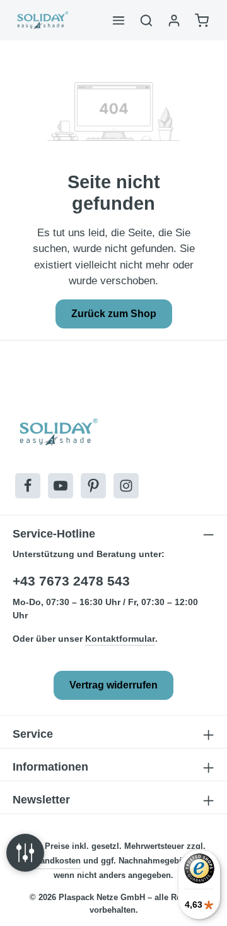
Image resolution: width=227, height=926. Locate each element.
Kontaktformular (120, 639)
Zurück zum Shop (113, 313)
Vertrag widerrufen (113, 685)
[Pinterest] (93, 485)
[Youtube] (60, 485)
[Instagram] (126, 485)
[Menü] (118, 20)
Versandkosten (52, 860)
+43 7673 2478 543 (71, 581)
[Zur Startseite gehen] (42, 20)
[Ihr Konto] (174, 20)
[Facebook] (27, 485)
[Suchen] (146, 20)
